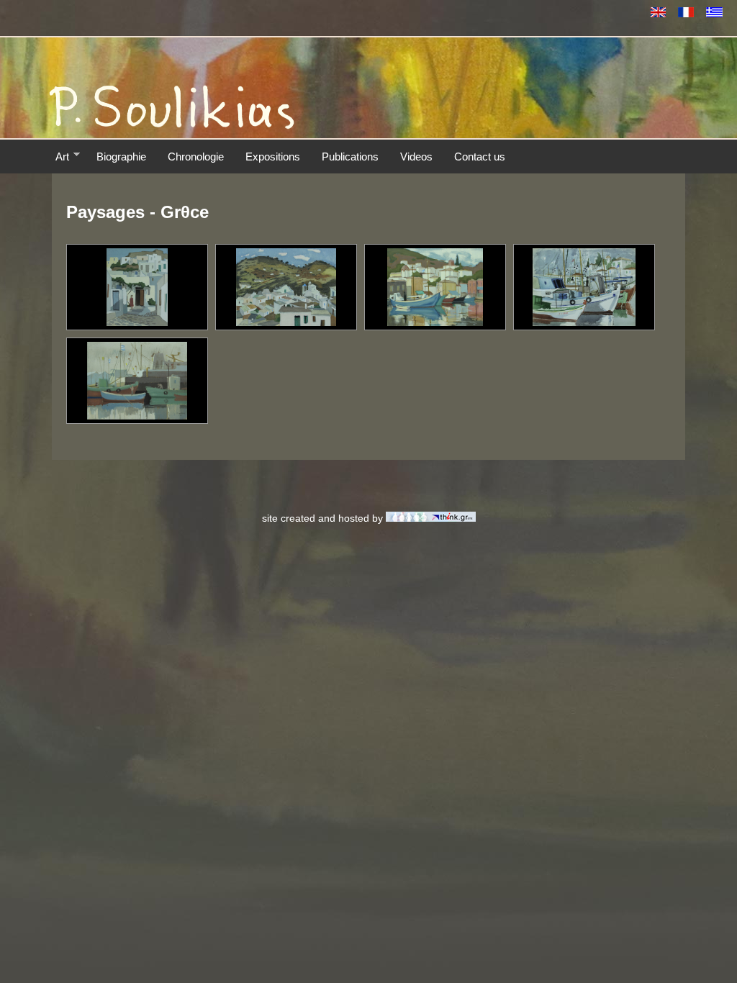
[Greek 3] (435, 322)
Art (62, 156)
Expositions (272, 156)
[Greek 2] (584, 322)
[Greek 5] (137, 322)
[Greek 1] (137, 416)
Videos (416, 156)
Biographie (121, 156)
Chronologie (196, 156)
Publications (350, 156)
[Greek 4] (285, 322)
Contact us (479, 156)
